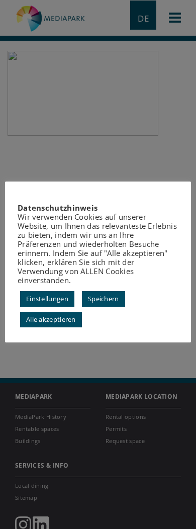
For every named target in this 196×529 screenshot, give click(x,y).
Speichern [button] (103, 298)
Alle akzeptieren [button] (51, 319)
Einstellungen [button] (47, 298)
